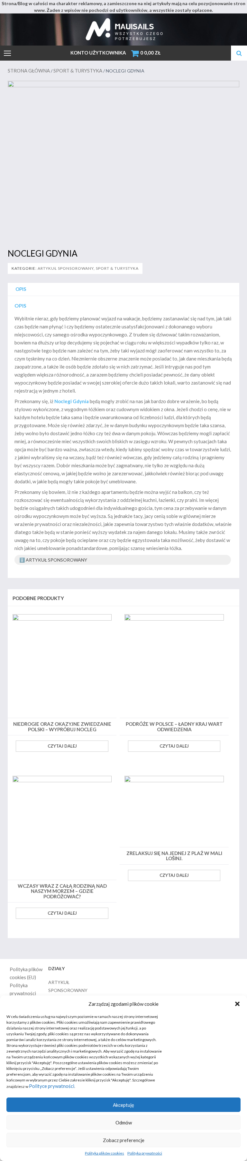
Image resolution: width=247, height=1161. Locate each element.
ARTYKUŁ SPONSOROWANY (66, 268)
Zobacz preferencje (123, 1140)
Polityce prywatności (51, 1086)
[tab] (21, 289)
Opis (20, 289)
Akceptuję (123, 1105)
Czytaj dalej (62, 746)
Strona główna (29, 70)
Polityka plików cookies (104, 1153)
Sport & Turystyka (77, 70)
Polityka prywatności (144, 1153)
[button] (237, 1004)
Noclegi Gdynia (71, 401)
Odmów (123, 1122)
